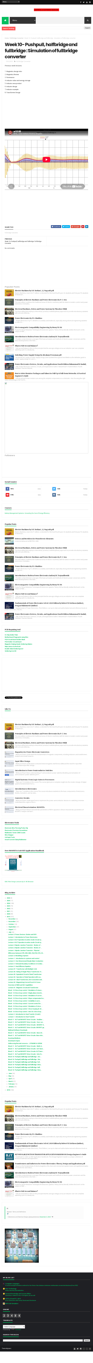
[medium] (84, 1349)
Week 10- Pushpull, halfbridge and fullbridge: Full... (24, 1062)
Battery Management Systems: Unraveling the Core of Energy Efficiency (27, 513)
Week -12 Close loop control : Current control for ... (25, 1003)
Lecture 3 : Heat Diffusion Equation (19, 966)
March (11, 1081)
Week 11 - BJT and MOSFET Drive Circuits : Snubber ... (26, 1019)
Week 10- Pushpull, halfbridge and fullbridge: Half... (24, 1067)
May (10, 1076)
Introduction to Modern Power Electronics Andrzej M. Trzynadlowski (42, 337)
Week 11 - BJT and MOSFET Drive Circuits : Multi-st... (25, 1046)
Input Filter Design (22, 761)
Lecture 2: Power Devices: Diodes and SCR (22, 934)
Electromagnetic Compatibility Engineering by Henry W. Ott (38, 327)
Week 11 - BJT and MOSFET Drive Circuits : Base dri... (25, 1033)
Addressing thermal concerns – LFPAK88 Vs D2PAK (25, 1043)
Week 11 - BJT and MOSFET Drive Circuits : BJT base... (26, 1049)
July (10, 932)
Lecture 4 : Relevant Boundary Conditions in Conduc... (26, 964)
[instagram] (90, 2)
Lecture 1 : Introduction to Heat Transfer (21, 1017)
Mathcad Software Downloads (17, 1030)
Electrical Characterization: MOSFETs (30, 807)
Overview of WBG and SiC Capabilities (20, 985)
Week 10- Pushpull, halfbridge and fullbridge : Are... (25, 1057)
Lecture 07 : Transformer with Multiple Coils (22, 969)
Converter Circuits (22, 798)
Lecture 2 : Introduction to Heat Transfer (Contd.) (24, 1014)
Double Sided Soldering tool (14, 649)
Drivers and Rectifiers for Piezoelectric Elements (34, 539)
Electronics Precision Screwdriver (16, 830)
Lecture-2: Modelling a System (18, 956)
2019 (8, 916)
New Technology (10, 1288)
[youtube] (87, 2)
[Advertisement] (47, 110)
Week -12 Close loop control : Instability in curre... (24, 1001)
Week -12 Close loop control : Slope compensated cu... (26, 998)
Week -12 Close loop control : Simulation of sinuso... (25, 990)
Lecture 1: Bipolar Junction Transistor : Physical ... (24, 950)
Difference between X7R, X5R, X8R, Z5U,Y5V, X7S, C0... (26, 953)
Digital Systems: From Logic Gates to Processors (34, 780)
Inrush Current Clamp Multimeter (15, 839)
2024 (8, 903)
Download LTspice (14, 1041)
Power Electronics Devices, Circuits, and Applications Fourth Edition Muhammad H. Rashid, (50, 364)
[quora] (87, 1349)
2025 (8, 900)
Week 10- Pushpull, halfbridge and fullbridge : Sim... (25, 1059)
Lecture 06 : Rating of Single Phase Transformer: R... (25, 972)
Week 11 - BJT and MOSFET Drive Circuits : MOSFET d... (26, 1025)
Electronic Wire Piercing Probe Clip (16, 828)
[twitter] (84, 2)
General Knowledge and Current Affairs (18, 1293)
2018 (8, 1090)
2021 (8, 911)
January (11, 1087)
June (10, 1073)
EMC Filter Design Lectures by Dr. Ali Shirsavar (19, 881)
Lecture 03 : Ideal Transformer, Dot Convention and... (25, 980)
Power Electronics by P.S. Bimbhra (28, 318)
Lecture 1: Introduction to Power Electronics (22, 937)
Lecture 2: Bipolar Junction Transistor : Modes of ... (25, 948)
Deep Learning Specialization (14, 1290)
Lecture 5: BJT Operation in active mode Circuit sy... (25, 940)
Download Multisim (14, 1038)
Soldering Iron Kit (10, 651)
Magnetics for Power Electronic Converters (32, 752)
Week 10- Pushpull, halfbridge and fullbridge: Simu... (25, 1064)
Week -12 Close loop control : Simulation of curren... (25, 995)
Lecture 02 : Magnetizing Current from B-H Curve (24, 982)
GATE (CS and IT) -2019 (13, 1298)
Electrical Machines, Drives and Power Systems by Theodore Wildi (41, 309)
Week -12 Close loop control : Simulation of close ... (25, 1006)
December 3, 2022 (45, 1217)
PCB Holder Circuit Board (13, 642)
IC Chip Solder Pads (11, 635)
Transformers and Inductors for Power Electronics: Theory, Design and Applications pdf (50, 1164)
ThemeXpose (6, 1348)
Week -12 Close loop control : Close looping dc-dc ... (25, 1009)
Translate (18, 1329)
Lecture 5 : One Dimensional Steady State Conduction (25, 961)
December (12, 919)
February (12, 1084)
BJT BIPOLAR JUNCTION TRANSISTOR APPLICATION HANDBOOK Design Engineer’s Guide (50, 1154)
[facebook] (81, 2)
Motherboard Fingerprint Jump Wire (16, 637)
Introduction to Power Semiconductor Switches (34, 770)
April (10, 1078)
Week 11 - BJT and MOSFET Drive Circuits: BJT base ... (26, 1051)
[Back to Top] (90, 1349)
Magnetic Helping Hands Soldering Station (18, 644)
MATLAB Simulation (11, 1303)
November (12, 921)
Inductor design (11, 86)
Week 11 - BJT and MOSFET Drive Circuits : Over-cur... (26, 1022)
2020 (8, 914)
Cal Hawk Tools (10, 837)
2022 (8, 908)
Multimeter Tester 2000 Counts (15, 832)
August (11, 929)
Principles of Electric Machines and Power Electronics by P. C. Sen (41, 300)
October (11, 924)
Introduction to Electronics (26, 789)
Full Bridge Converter (16, 38)
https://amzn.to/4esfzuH (13, 646)
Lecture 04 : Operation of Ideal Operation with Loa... (25, 977)
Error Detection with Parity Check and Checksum (20, 1300)
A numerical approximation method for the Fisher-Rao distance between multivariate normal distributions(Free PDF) (41, 1285)
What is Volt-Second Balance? (26, 346)
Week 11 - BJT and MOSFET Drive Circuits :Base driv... (26, 1035)
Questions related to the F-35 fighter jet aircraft (20, 1295)
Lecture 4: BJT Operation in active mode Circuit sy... (25, 942)
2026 (8, 898)
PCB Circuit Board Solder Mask (15, 639)
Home (7, 38)
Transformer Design (13, 92)
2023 (8, 906)
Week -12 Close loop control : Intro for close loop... (25, 1011)
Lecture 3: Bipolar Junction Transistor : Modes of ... (25, 945)
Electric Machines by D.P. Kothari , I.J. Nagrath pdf (34, 291)
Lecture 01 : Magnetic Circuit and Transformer (23, 987)
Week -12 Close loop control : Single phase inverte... (25, 993)
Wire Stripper (9, 835)
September (12, 927)
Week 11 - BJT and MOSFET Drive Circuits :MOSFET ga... (26, 1027)
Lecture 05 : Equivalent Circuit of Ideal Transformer (25, 974)
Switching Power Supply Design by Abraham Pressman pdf (38, 355)
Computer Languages (12, 1284)
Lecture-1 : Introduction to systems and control (23, 958)
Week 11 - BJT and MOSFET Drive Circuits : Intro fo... (25, 1054)
